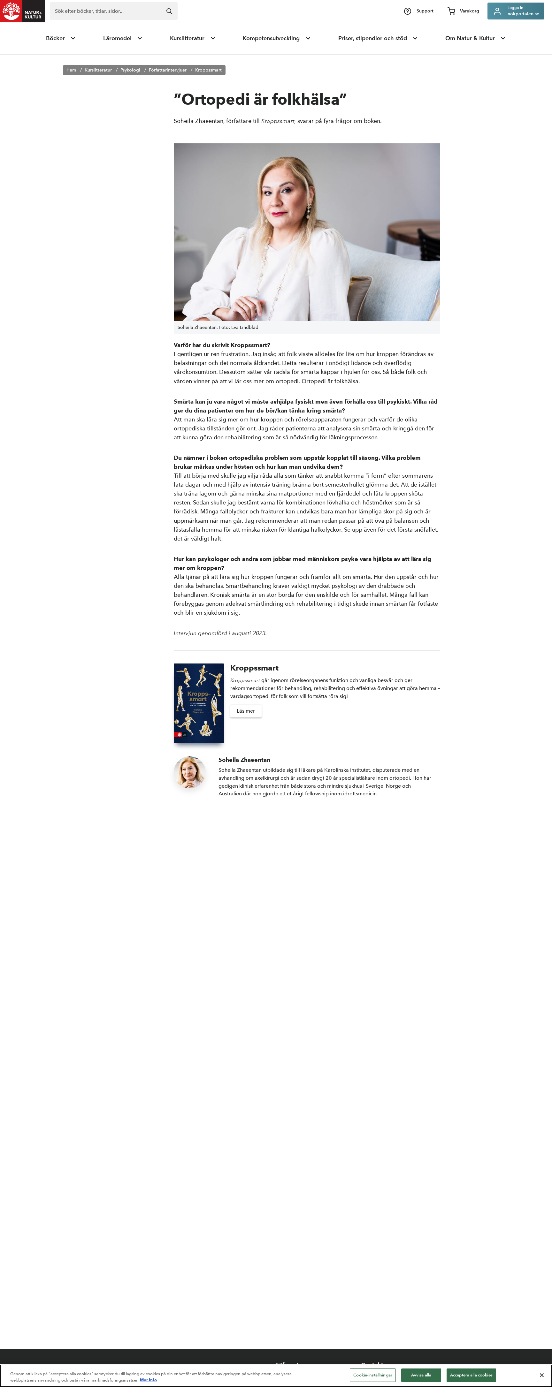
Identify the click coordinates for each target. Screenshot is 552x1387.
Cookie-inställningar (372, 1375)
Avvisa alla (421, 1375)
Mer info (148, 1380)
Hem (71, 70)
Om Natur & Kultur (470, 38)
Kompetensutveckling (271, 38)
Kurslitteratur (187, 38)
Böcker (55, 38)
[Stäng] (542, 1375)
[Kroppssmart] (199, 703)
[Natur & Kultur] (22, 11)
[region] (276, 1375)
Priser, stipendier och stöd (372, 38)
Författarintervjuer (168, 70)
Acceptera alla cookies (471, 1375)
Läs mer (246, 711)
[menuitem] (61, 38)
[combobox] (114, 11)
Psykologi (130, 70)
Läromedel (117, 38)
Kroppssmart (208, 70)
